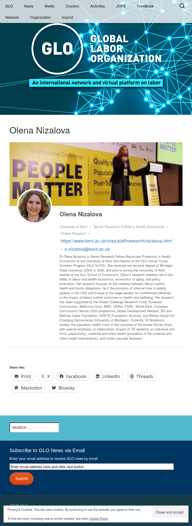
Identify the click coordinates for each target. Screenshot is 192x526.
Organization (40, 17)
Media (49, 5)
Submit (21, 478)
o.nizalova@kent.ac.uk (87, 249)
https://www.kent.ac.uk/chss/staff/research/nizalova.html (116, 240)
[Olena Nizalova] (34, 206)
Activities (97, 5)
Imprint (67, 17)
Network (12, 17)
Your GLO (19, 505)
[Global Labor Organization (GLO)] (96, 51)
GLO (9, 5)
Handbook (145, 5)
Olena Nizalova (81, 214)
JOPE (121, 5)
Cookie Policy (98, 518)
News (29, 5)
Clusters (72, 5)
